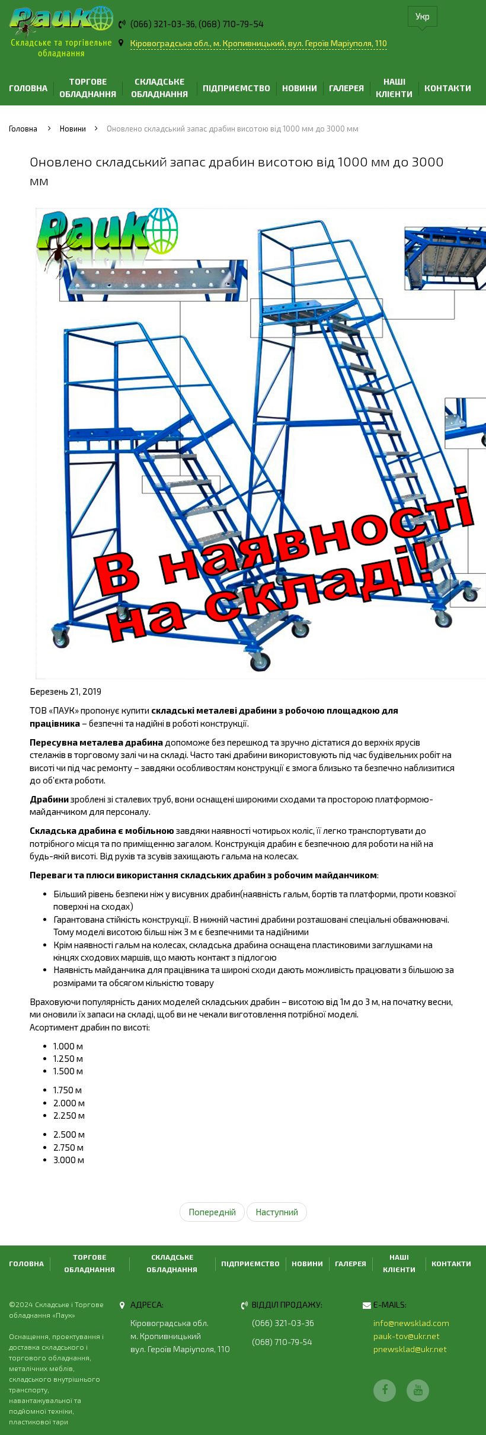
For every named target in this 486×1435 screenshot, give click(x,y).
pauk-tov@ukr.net (406, 1336)
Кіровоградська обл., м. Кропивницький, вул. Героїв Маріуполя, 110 (258, 43)
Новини (299, 88)
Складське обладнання (159, 87)
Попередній (212, 1211)
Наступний (276, 1211)
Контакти (447, 88)
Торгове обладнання (87, 87)
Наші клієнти (394, 87)
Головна (28, 88)
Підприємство (236, 88)
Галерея (346, 88)
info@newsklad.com (411, 1323)
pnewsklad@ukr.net (410, 1349)
